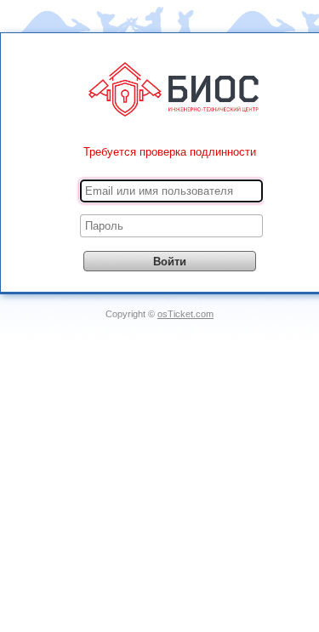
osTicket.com (185, 314)
